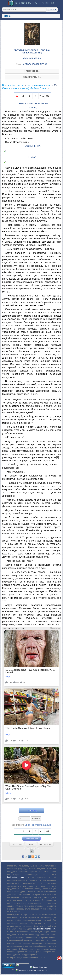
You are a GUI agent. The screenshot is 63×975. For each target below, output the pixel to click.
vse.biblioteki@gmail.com (44, 929)
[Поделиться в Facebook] (23, 856)
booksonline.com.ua (15, 877)
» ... (41, 95)
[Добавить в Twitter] (36, 856)
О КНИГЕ (31, 844)
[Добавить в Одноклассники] (33, 856)
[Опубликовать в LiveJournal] (26, 856)
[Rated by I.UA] (22, 967)
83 (47, 95)
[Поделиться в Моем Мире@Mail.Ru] (29, 856)
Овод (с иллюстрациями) (37, 825)
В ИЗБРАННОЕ (45, 844)
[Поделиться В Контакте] (39, 856)
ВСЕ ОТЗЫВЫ (17, 844)
